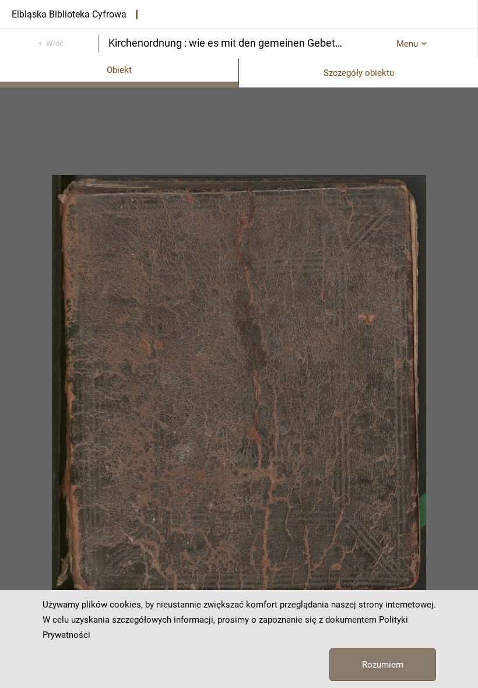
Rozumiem (382, 664)
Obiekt (119, 70)
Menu (407, 43)
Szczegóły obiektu (359, 73)
